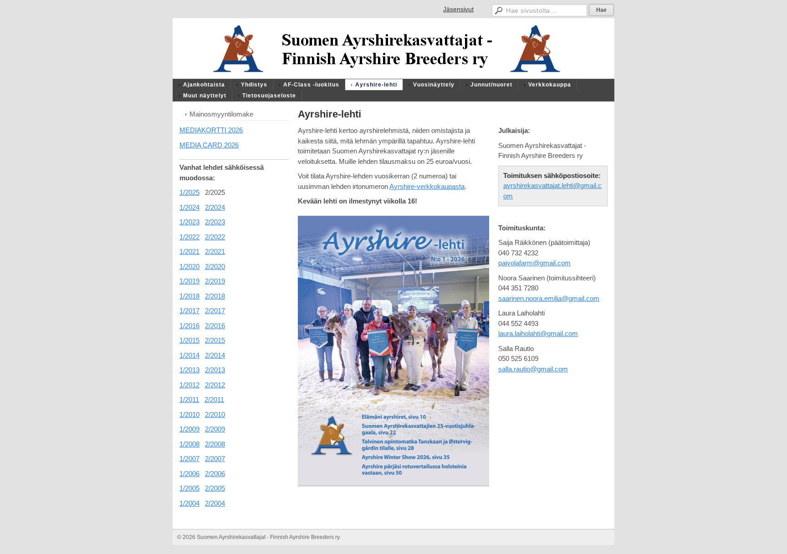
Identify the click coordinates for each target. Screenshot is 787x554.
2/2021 (215, 251)
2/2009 (215, 429)
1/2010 (189, 414)
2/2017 (215, 311)
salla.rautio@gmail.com (533, 369)
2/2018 (215, 296)
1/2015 (189, 340)
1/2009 (189, 429)
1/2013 (189, 370)
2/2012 (215, 385)
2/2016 (215, 326)
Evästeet (599, 537)
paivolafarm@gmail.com (534, 263)
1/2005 (189, 488)
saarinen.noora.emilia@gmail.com (548, 298)
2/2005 (215, 488)
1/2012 (189, 385)
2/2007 (215, 459)
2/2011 (214, 399)
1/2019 (189, 281)
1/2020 (189, 266)
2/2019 (215, 281)
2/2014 (215, 355)
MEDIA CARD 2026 (209, 145)
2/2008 (215, 444)
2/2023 (215, 222)
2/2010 (215, 414)
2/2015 (215, 340)
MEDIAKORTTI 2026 (211, 130)
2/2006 (215, 474)
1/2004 (189, 503)
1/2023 (189, 222)
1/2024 (189, 207)
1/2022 (189, 237)
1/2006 (189, 474)
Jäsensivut (458, 9)
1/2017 (189, 311)
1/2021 (189, 251)
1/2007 (189, 459)
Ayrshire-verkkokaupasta (427, 186)
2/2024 (215, 207)
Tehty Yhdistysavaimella (554, 537)
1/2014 (189, 355)
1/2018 (189, 296)
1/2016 (189, 326)
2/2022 (215, 237)
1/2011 (189, 399)
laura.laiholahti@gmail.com (538, 333)
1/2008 (189, 444)
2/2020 (215, 266)
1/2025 (189, 192)
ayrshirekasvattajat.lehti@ (541, 185)
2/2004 (215, 503)
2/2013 (215, 370)
